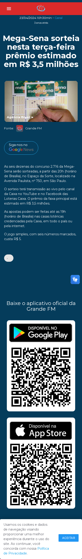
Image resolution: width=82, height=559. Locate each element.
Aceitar (68, 538)
